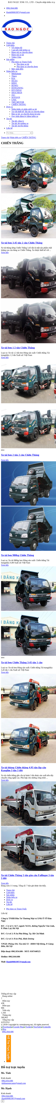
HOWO (14, 85)
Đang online (7, 996)
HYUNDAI (16, 90)
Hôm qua (6, 1005)
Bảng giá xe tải (17, 55)
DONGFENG (17, 88)
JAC (13, 95)
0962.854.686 (7, 1081)
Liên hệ (9, 128)
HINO (14, 83)
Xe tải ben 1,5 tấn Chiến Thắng (18, 347)
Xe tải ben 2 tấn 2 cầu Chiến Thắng (20, 455)
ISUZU (14, 81)
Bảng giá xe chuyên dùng (22, 52)
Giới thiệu (10, 45)
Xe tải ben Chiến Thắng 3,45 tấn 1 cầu (21, 662)
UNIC (14, 100)
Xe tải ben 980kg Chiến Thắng (17, 555)
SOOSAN (15, 97)
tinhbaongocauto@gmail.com (14, 1083)
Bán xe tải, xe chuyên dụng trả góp (25, 114)
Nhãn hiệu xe (11, 71)
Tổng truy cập (8, 1020)
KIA (13, 78)
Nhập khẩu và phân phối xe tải (24, 109)
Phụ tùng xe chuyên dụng (27, 66)
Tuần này (6, 1010)
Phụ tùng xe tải (23, 64)
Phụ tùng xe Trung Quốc (21, 62)
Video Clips (16, 57)
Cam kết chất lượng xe (20, 50)
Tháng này (6, 1015)
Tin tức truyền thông (19, 126)
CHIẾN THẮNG (18, 104)
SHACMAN (16, 92)
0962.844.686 (12, 8)
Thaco (14, 76)
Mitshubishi (16, 74)
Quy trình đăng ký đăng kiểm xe (24, 116)
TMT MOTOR (17, 102)
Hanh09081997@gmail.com (18, 12)
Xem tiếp (5, 252)
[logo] (17, 38)
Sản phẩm (10, 59)
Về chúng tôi (16, 47)
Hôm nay (6, 1001)
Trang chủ (10, 43)
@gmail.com (25, 962)
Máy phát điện (17, 69)
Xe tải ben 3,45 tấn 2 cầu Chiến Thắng (21, 242)
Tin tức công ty (17, 121)
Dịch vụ (9, 107)
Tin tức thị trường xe (19, 123)
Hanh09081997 (13, 962)
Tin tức (9, 119)
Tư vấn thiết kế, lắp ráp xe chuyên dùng (27, 111)
